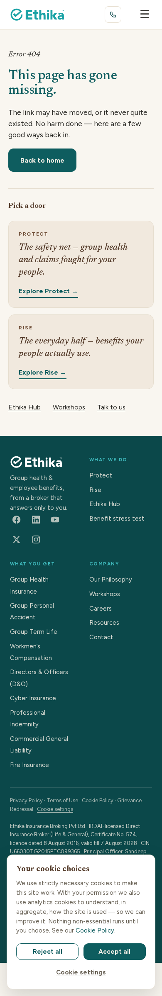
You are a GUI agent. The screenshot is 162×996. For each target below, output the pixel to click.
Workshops (69, 407)
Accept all (114, 951)
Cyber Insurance (33, 698)
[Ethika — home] (37, 14)
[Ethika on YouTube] (55, 519)
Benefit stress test (117, 518)
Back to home (42, 160)
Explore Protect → (48, 291)
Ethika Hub (24, 407)
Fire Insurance (29, 765)
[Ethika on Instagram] (35, 539)
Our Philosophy (110, 579)
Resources (104, 622)
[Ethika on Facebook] (16, 519)
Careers (100, 608)
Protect (100, 475)
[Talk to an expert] (113, 14)
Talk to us (111, 407)
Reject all (47, 951)
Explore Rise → (42, 372)
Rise (95, 490)
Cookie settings (55, 809)
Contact (101, 637)
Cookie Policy (97, 800)
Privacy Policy (26, 800)
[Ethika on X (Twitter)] (16, 539)
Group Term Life (33, 632)
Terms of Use (62, 800)
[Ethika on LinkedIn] (35, 519)
